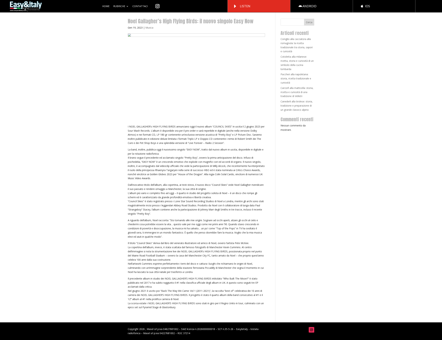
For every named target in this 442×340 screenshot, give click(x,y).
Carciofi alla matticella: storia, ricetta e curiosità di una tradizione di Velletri (297, 92)
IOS (367, 6)
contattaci (140, 6)
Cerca (309, 22)
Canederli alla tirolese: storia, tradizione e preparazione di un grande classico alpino (297, 105)
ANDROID (309, 6)
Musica (149, 27)
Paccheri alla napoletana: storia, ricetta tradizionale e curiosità (296, 78)
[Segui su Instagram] (311, 330)
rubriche (119, 6)
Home (105, 6)
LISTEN (245, 6)
